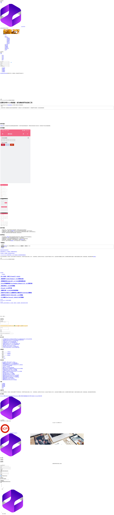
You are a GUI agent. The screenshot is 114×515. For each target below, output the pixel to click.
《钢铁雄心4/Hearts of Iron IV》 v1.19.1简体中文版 (10, 340)
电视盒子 (8, 41)
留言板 (6, 49)
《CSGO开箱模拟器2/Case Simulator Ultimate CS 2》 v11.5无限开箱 (16, 283)
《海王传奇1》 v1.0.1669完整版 (7, 285)
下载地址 (2, 247)
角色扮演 (26, 395)
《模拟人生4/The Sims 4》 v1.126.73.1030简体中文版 (10, 344)
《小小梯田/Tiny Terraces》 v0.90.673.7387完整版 (12, 297)
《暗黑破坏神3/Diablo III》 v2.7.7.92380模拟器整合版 (12, 281)
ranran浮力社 (23, 26)
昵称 (1, 331)
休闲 (41, 395)
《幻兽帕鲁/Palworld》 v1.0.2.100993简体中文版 (9, 342)
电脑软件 (3, 68)
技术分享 (6, 44)
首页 (6, 36)
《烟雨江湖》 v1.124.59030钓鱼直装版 (9, 290)
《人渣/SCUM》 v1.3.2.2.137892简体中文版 (9, 341)
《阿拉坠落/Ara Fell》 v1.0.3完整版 (7, 372)
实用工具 (8, 42)
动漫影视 (6, 47)
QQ (0, 333)
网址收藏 (3, 384)
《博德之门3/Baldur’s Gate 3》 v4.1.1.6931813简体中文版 (11, 343)
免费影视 (3, 70)
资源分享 (3, 73)
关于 (3, 388)
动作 (30, 395)
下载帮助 (3, 383)
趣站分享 (6, 45)
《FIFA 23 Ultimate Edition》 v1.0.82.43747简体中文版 (11, 347)
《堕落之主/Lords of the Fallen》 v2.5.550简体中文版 (10, 346)
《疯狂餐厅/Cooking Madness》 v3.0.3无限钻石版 (11, 278)
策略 (19, 395)
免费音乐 (3, 71)
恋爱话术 (1, 125)
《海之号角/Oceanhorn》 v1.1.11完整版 (8, 373)
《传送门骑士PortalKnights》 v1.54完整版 (8, 374)
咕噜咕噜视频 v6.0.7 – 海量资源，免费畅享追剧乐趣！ (8, 251)
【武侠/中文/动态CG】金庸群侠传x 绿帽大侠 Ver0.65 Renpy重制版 (16, 292)
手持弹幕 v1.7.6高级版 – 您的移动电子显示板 (7, 253)
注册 (1, 2)
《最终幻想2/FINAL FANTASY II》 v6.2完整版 (9, 379)
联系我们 (94, 256)
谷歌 (3, 57)
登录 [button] (1, 1)
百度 (3, 56)
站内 (3, 55)
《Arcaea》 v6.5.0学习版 (6, 288)
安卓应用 (3, 67)
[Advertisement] (57, 80)
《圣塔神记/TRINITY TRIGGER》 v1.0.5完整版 (11, 295)
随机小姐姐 (7, 48)
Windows (8, 43)
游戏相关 (8, 40)
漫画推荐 (6, 46)
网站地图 (3, 386)
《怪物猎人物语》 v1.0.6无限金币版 (7, 377)
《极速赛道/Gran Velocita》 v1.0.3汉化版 (8, 378)
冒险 (4, 395)
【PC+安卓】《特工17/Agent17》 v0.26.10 (10, 276)
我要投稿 (3, 385)
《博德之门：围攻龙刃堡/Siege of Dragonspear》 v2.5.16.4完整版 (12, 371)
